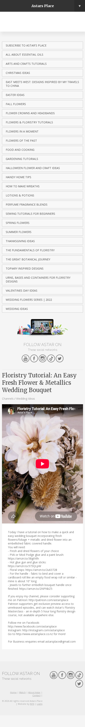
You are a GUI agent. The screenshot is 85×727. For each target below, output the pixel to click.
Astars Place (56, 6)
